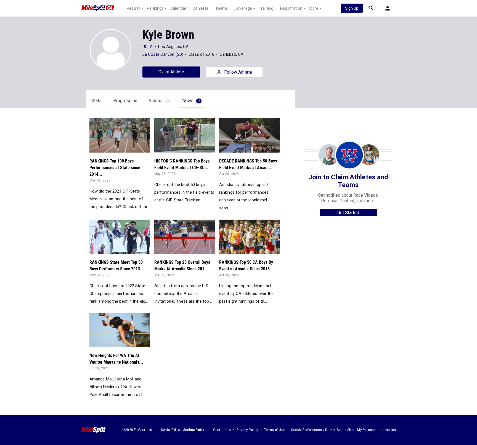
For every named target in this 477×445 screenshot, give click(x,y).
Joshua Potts (193, 430)
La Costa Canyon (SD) (162, 54)
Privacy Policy (247, 430)
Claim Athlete (171, 71)
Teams (221, 8)
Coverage (243, 8)
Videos (159, 100)
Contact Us (222, 430)
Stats (96, 100)
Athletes (201, 8)
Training (266, 8)
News (191, 100)
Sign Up (351, 8)
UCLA (147, 46)
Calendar (178, 8)
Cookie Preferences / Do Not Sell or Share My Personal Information (343, 430)
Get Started (348, 212)
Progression (125, 100)
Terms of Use (274, 430)
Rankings (155, 8)
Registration (291, 8)
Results (133, 8)
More (313, 8)
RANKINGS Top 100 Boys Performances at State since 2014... (114, 167)
